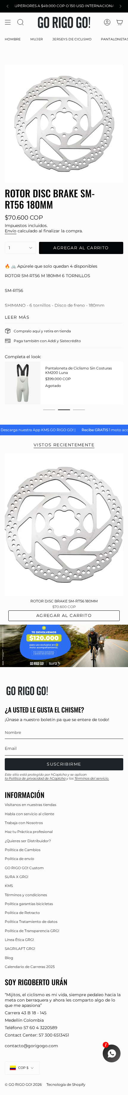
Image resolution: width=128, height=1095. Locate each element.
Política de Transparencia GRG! (32, 931)
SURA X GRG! (16, 877)
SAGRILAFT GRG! (20, 948)
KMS (9, 885)
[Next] (120, 6)
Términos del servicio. (91, 778)
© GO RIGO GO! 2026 (23, 1085)
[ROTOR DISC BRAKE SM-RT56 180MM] (64, 525)
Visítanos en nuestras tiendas (30, 804)
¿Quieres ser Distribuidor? (28, 841)
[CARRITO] (119, 22)
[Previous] (7, 6)
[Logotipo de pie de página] (27, 690)
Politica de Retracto (22, 912)
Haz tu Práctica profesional (29, 831)
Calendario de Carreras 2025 (30, 966)
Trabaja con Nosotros (24, 823)
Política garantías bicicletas (29, 904)
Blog (9, 958)
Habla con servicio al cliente (29, 814)
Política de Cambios (22, 850)
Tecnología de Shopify (65, 1085)
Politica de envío (19, 858)
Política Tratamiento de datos (31, 921)
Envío (10, 231)
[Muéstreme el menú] (8, 22)
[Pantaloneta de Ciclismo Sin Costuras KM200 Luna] (22, 382)
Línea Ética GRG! (19, 939)
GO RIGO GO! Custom (24, 868)
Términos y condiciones (26, 895)
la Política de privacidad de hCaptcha (35, 778)
